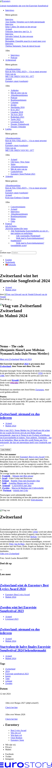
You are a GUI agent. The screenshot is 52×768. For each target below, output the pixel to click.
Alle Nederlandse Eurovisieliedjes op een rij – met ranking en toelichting (30, 232)
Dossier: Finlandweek (20, 124)
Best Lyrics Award (18, 730)
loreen (8, 676)
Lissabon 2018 (17, 112)
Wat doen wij (16, 735)
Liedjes (8, 129)
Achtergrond (10, 60)
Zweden (8, 683)
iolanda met (20, 490)
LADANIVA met (21, 485)
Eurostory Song (17, 740)
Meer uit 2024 (26, 359)
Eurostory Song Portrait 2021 (23, 174)
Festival (11, 225)
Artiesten (9, 176)
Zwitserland (10, 669)
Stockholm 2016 (18, 107)
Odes (13, 221)
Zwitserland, (5, 366)
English (8, 260)
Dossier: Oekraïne (18, 127)
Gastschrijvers (17, 171)
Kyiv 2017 (15, 110)
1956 (40, 373)
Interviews (9, 10)
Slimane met (22, 476)
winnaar (8, 681)
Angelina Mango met (21, 483)
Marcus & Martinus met (28, 488)
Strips (13, 164)
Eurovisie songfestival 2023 (17, 674)
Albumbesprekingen (19, 95)
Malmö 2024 (10, 290)
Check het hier (11, 707)
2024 (26, 364)
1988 (2, 376)
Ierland (5, 481)
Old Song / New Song (20, 162)
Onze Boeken (16, 738)
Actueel (14, 159)
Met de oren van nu (19, 93)
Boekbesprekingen (18, 100)
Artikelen (15, 90)
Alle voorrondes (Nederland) (28, 236)
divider (14, 105)
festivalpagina (37, 500)
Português (11, 265)
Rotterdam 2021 (17, 117)
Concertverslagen (18, 207)
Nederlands (10, 262)
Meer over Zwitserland (9, 359)
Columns (14, 102)
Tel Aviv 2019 (17, 114)
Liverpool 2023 (17, 122)
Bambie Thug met (25, 481)
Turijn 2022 (16, 119)
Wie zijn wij (16, 733)
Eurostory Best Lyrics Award (32, 457)
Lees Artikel (5, 450)
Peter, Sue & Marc (17, 544)
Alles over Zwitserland (9, 553)
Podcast (14, 57)
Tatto (7, 678)
